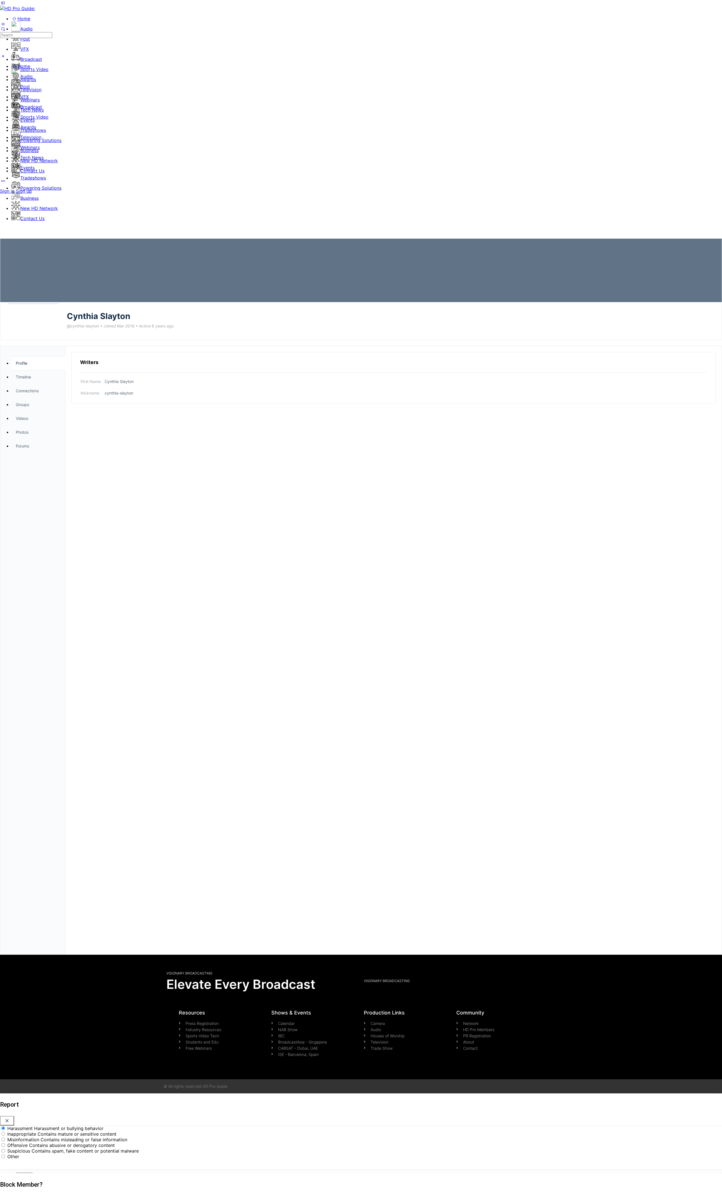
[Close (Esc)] (7, 1121)
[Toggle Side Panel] (3, 3)
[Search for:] (26, 34)
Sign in (7, 191)
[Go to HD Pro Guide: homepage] (17, 8)
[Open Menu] (3, 23)
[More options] (3, 181)
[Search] (3, 29)
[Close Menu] (3, 56)
